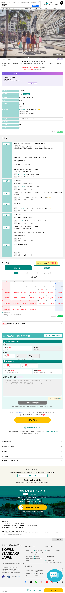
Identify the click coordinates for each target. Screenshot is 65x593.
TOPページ (28, 550)
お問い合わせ (32, 420)
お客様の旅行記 (38, 558)
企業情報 (48, 550)
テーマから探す (29, 556)
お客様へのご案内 (29, 570)
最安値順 (47, 268)
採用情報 (58, 550)
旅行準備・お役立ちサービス (29, 574)
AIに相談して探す (29, 552)
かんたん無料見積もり (50, 560)
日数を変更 (26, 94)
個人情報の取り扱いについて (20, 412)
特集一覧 (37, 556)
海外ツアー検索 (38, 550)
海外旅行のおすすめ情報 (29, 559)
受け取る (35, 5)
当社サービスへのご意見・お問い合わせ (54, 562)
